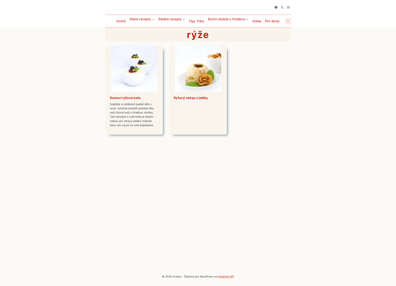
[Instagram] (288, 7)
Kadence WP (226, 276)
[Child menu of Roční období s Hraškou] (209, 26)
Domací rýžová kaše (125, 98)
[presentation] (134, 68)
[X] (282, 7)
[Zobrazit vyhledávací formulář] (288, 21)
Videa (256, 21)
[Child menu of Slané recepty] (130, 26)
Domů (121, 21)
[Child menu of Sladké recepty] (159, 26)
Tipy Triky (196, 21)
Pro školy (272, 21)
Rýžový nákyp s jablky (191, 98)
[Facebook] (276, 7)
